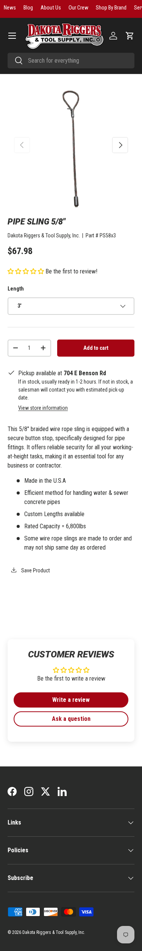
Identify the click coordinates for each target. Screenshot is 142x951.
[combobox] (71, 60)
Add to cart (95, 348)
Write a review (71, 699)
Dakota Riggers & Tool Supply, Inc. (44, 235)
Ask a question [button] (71, 718)
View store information (43, 408)
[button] (130, 35)
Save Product (35, 570)
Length (16, 289)
